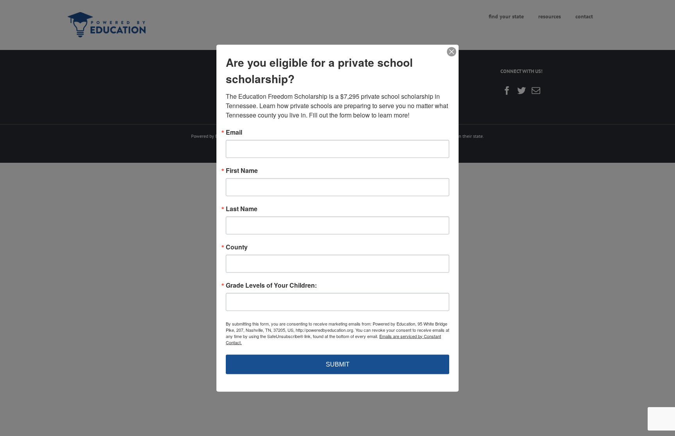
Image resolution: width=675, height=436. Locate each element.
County (237, 247)
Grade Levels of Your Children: (271, 285)
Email (234, 132)
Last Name (241, 208)
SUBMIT (338, 364)
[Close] (451, 51)
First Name (242, 170)
